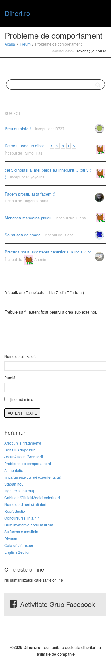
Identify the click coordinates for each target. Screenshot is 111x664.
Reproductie (14, 511)
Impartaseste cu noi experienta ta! (32, 477)
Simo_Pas (33, 153)
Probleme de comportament (27, 463)
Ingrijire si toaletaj (19, 490)
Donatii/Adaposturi (19, 449)
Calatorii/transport (19, 545)
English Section (17, 552)
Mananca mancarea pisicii (28, 218)
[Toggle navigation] (99, 12)
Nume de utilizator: (20, 356)
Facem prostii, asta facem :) (30, 194)
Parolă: (10, 377)
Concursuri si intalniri (22, 518)
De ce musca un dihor (24, 145)
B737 (60, 128)
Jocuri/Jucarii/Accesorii (23, 456)
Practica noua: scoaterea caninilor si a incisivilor (48, 252)
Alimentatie (13, 470)
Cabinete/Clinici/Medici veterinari (32, 497)
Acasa (10, 43)
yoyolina (38, 176)
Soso (69, 234)
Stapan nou (14, 483)
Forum (25, 43)
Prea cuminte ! (18, 128)
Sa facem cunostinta (21, 531)
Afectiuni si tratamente (22, 443)
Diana (81, 217)
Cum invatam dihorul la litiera (28, 524)
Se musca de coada (22, 235)
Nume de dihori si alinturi (25, 504)
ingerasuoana (36, 200)
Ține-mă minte (21, 399)
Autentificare (22, 413)
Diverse (10, 538)
